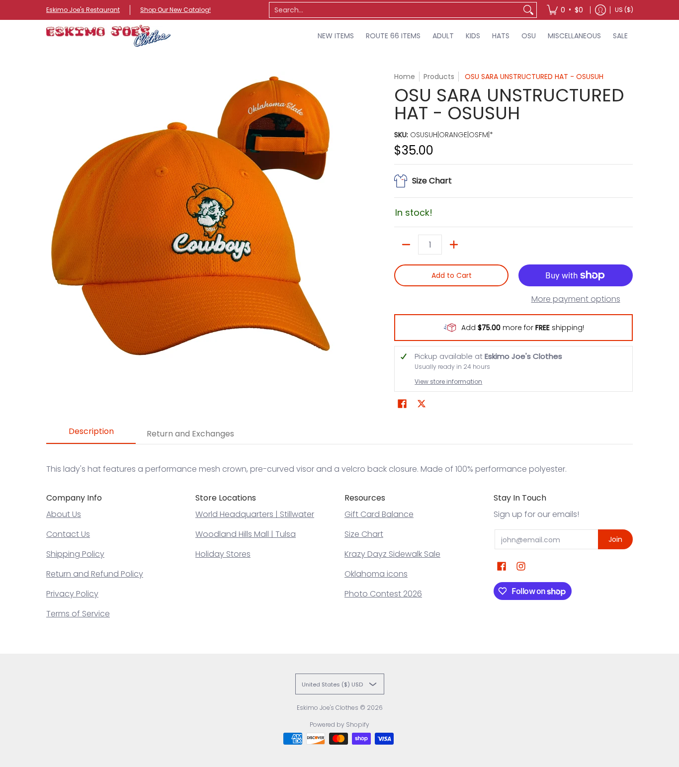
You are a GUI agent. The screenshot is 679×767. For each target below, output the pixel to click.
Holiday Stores (223, 554)
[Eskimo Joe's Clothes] (108, 36)
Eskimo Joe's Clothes (327, 707)
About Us (63, 514)
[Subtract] (406, 245)
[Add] (454, 245)
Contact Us (68, 534)
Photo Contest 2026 (383, 593)
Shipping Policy (75, 554)
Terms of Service (78, 613)
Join (615, 539)
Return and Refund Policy (94, 574)
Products (439, 77)
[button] (402, 404)
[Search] (528, 9)
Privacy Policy (72, 593)
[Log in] (600, 10)
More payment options (575, 299)
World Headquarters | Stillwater (254, 514)
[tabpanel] (339, 459)
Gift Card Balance (379, 514)
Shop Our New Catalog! (175, 9)
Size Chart (363, 534)
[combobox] (394, 9)
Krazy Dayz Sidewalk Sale (392, 554)
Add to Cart (451, 275)
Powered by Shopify (339, 724)
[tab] (91, 434)
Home (404, 77)
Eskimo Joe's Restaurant (83, 9)
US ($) (624, 9)
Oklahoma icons (376, 574)
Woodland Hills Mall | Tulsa (245, 534)
